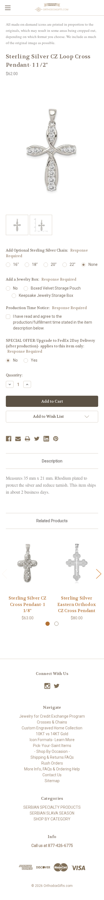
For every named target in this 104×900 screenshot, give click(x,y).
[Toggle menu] (7, 7)
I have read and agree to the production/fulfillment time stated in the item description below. (52, 322)
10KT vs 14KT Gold (52, 734)
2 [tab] (56, 624)
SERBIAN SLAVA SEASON (52, 813)
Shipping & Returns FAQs (52, 757)
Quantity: (14, 375)
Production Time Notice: (46, 307)
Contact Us (52, 775)
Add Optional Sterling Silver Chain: (47, 253)
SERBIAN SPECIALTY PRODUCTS (52, 807)
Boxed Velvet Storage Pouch (56, 288)
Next (98, 573)
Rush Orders (52, 763)
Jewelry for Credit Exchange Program (52, 716)
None (93, 264)
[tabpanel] (27, 578)
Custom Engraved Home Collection (52, 728)
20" (54, 264)
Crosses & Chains (52, 722)
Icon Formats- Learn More (52, 739)
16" (16, 264)
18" (35, 264)
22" (72, 264)
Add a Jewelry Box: (41, 279)
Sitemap (52, 781)
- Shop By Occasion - (52, 751)
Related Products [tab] (52, 520)
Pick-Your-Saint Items (52, 745)
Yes (34, 360)
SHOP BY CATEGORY (52, 819)
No (15, 288)
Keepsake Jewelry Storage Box (46, 295)
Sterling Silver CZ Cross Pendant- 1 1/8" (28, 604)
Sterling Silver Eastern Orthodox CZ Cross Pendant (76, 604)
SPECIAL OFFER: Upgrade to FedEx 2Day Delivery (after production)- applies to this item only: (50, 346)
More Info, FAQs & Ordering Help (52, 769)
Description (52, 461)
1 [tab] (47, 624)
